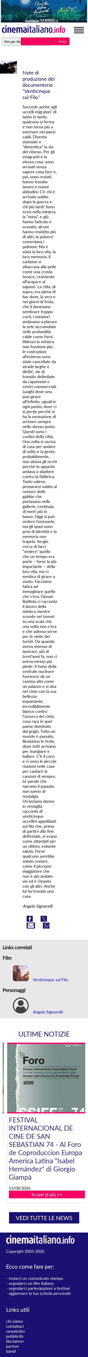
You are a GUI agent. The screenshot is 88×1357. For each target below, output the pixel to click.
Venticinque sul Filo (50, 979)
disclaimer (15, 1341)
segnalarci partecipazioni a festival (39, 1288)
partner (12, 1346)
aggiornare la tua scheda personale (40, 1293)
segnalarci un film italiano (31, 1283)
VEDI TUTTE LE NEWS (44, 1217)
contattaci (15, 1326)
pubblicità (14, 1336)
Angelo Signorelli (47, 1011)
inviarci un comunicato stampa (36, 1278)
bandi (11, 1351)
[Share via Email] (31, 927)
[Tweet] (43, 920)
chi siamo (14, 1321)
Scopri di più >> (46, 1194)
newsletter (15, 1331)
